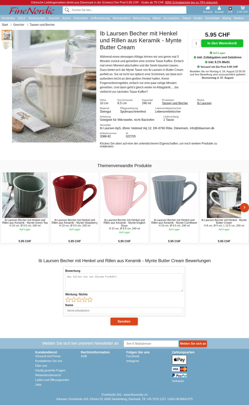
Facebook (132, 356)
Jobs (38, 384)
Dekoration (81, 18)
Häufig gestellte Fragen (50, 370)
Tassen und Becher (175, 103)
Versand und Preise (48, 356)
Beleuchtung (141, 18)
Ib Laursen (204, 103)
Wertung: (76, 294)
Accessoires (171, 18)
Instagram (132, 360)
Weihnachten (37, 18)
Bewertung (72, 270)
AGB (84, 356)
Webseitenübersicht (48, 375)
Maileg (226, 18)
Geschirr (53, 18)
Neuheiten (8, 18)
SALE (22, 18)
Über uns (41, 365)
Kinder (198, 18)
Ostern (186, 18)
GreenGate (212, 18)
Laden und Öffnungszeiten (52, 379)
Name (69, 305)
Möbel (157, 18)
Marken (239, 18)
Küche (66, 18)
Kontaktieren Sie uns (48, 360)
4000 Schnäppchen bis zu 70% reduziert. (191, 2)
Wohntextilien (121, 18)
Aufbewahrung (100, 18)
